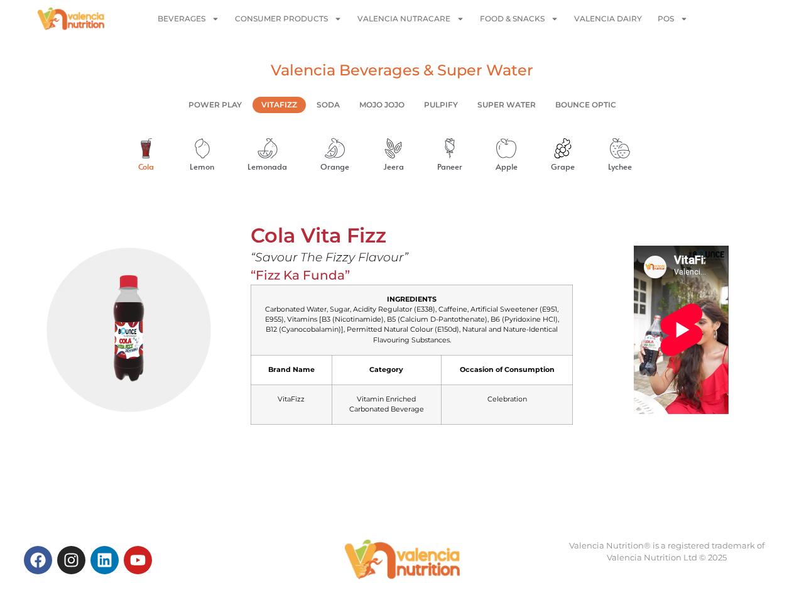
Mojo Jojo (382, 104)
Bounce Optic (585, 104)
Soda (328, 104)
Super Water (506, 104)
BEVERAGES (181, 18)
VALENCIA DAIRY (608, 18)
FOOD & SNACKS (512, 18)
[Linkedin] (104, 560)
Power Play (215, 104)
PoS (666, 18)
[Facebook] (38, 560)
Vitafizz (279, 104)
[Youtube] (138, 560)
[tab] (139, 155)
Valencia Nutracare (403, 18)
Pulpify (441, 104)
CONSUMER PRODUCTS (281, 18)
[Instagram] (71, 560)
